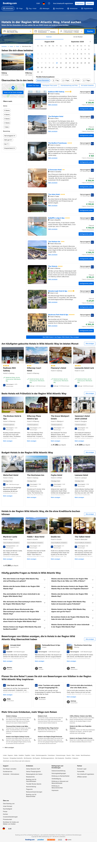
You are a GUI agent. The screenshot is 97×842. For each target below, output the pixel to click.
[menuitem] (8, 8)
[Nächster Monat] (90, 41)
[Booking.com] (10, 3)
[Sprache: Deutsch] (43, 3)
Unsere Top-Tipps (33, 85)
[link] (13, 110)
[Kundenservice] (49, 3)
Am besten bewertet (87, 85)
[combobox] (17, 32)
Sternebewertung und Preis (69, 85)
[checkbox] (61, 49)
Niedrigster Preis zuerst (50, 85)
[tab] (49, 36)
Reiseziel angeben (12, 30)
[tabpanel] (63, 61)
